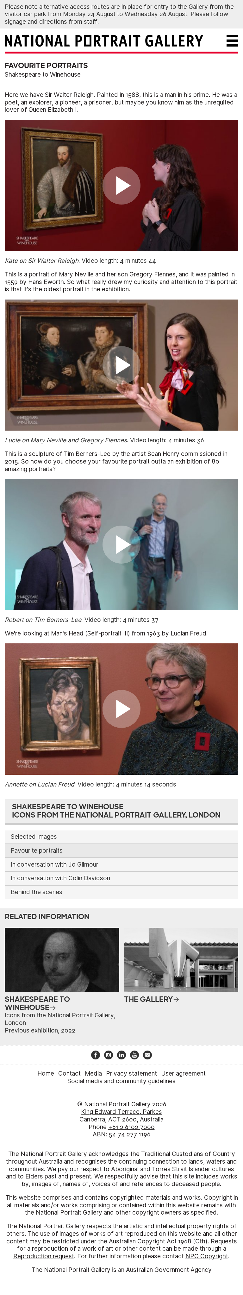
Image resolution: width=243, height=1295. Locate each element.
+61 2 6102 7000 (131, 1127)
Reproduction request (43, 1256)
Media (93, 1073)
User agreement (183, 1073)
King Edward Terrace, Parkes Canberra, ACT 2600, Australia (121, 1115)
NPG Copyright (206, 1256)
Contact (69, 1073)
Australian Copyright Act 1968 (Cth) (158, 1241)
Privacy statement (131, 1073)
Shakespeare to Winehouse (43, 74)
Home (45, 1073)
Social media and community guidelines (121, 1081)
